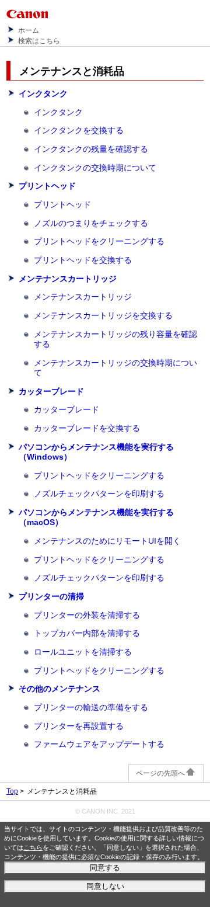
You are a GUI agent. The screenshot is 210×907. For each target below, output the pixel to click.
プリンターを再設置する (79, 726)
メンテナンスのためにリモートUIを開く (107, 540)
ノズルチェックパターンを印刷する (99, 493)
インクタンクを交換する (79, 130)
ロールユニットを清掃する (83, 651)
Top (12, 791)
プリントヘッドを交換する (83, 260)
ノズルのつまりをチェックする (91, 223)
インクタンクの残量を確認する (91, 149)
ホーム (28, 30)
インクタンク (43, 93)
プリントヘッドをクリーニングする (99, 241)
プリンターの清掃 (51, 596)
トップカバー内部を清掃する (87, 633)
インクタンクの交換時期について (95, 167)
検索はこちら (39, 41)
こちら (33, 847)
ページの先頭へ (160, 773)
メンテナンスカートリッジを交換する (103, 315)
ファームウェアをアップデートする (99, 744)
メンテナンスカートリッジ (68, 278)
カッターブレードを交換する (87, 428)
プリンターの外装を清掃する (87, 615)
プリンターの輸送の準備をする (91, 707)
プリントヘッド (47, 185)
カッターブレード (51, 391)
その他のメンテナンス (59, 688)
